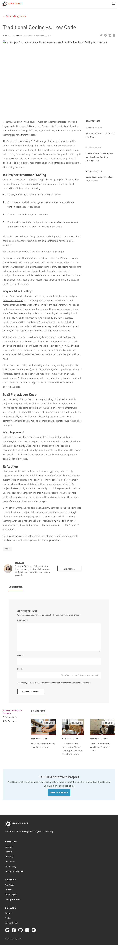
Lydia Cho (19, 562)
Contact (8, 913)
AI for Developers (12, 35)
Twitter (101, 35)
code (7, 548)
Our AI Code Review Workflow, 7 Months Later (100, 747)
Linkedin (109, 35)
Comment (22, 620)
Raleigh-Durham (12, 899)
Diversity (9, 856)
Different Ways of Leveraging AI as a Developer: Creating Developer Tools (100, 157)
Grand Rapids (11, 894)
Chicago (8, 889)
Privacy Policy (11, 923)
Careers (8, 851)
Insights (8, 847)
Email (20, 669)
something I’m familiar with (16, 420)
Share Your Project (59, 792)
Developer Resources (14, 871)
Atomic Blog (10, 866)
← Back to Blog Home (14, 16)
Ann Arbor (9, 885)
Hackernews (113, 35)
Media (8, 918)
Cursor (6, 258)
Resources (10, 861)
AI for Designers (10, 717)
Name (20, 655)
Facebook (105, 35)
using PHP (29, 141)
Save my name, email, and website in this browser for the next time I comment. (55, 682)
